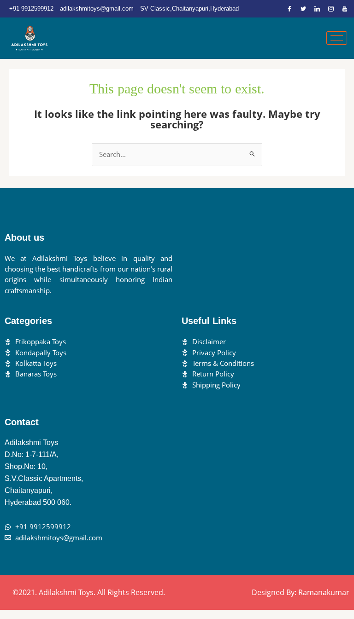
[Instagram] (331, 9)
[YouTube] (345, 9)
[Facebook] (289, 9)
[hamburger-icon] (336, 38)
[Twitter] (303, 9)
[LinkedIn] (317, 9)
